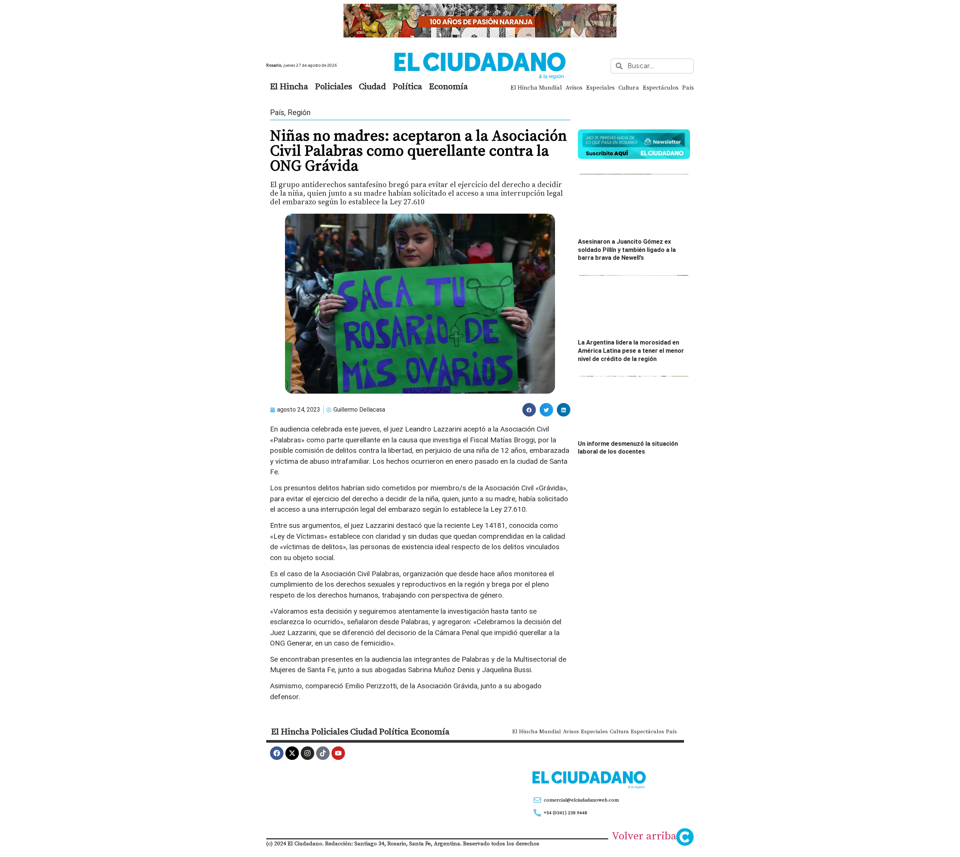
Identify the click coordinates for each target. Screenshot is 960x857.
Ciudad (372, 86)
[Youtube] (338, 753)
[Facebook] (277, 753)
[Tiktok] (323, 753)
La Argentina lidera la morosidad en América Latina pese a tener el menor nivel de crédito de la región (631, 350)
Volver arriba (644, 835)
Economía (448, 86)
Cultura (628, 87)
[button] (529, 410)
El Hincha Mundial (536, 87)
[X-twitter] (292, 753)
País (688, 87)
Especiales (600, 87)
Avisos (574, 87)
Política (407, 86)
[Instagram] (307, 753)
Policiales (333, 86)
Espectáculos (660, 87)
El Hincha (289, 86)
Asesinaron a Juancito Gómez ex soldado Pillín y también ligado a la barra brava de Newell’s (627, 249)
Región (299, 112)
